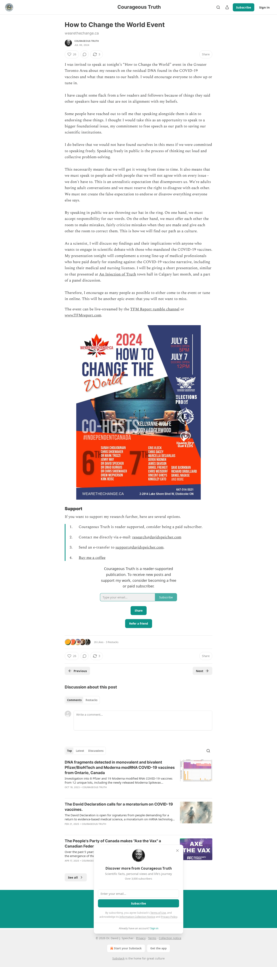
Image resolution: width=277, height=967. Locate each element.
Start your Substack (128, 948)
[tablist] (82, 700)
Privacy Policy (169, 917)
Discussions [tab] (95, 751)
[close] (177, 850)
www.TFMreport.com (83, 315)
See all (73, 877)
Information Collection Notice (137, 917)
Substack (118, 958)
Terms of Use (158, 912)
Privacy (141, 938)
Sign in (264, 7)
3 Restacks (112, 642)
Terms (152, 938)
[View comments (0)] (85, 54)
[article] (138, 777)
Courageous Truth (86, 41)
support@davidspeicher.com (139, 547)
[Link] (59, 508)
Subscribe (243, 7)
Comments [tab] (74, 700)
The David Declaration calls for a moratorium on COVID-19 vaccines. (119, 807)
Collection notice (170, 938)
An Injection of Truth (117, 274)
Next (199, 671)
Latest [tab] (80, 751)
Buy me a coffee (92, 558)
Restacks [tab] (91, 700)
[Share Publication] (227, 7)
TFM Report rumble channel (154, 309)
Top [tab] (69, 751)
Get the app (158, 948)
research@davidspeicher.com (156, 537)
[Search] (218, 7)
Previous (80, 671)
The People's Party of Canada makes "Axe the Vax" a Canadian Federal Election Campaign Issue (113, 844)
